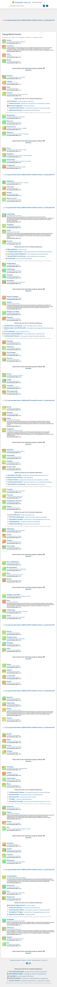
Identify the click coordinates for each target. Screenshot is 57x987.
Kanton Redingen (16, 226)
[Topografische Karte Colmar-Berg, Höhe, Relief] (4, 547)
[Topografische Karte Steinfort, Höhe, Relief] (4, 719)
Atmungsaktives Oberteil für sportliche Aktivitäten (37, 108)
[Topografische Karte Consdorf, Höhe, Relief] (4, 542)
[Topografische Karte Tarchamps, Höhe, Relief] (4, 768)
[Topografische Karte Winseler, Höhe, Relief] (4, 194)
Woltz (8, 87)
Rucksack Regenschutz (17, 905)
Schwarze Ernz (11, 126)
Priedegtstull (11, 165)
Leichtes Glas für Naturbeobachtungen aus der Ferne (35, 475)
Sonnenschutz (14, 797)
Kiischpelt (10, 412)
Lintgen (9, 379)
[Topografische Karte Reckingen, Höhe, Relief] (4, 644)
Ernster (9, 745)
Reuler (9, 739)
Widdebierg (10, 181)
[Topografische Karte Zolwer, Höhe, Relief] (4, 617)
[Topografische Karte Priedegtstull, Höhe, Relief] (4, 167)
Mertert (9, 374)
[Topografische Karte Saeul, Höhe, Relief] (4, 650)
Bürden (9, 60)
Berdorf (24, 167)
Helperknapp (23, 569)
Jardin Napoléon (12, 876)
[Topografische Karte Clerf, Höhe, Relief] (4, 604)
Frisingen (10, 489)
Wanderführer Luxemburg (16, 256)
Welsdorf (9, 937)
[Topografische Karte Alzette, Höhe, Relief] (4, 712)
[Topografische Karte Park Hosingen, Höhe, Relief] (4, 354)
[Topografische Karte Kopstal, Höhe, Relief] (4, 683)
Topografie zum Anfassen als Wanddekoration (35, 974)
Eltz (8, 827)
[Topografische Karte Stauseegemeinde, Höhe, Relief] (4, 392)
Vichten (9, 821)
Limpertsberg (11, 610)
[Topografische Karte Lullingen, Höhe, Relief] (4, 83)
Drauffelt (24, 149)
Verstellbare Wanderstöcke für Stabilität (30, 521)
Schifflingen (10, 919)
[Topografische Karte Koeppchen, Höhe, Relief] (4, 155)
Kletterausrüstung (15, 110)
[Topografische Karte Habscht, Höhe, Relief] (4, 671)
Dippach (9, 506)
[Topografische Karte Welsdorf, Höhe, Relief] (4, 938)
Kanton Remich (16, 265)
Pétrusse (9, 93)
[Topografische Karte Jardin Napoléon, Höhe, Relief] (4, 879)
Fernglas (12, 799)
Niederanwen (11, 897)
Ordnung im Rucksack (29, 105)
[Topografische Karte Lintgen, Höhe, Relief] (4, 381)
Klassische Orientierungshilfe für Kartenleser (36, 517)
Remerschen (10, 885)
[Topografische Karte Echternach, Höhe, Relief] (4, 931)
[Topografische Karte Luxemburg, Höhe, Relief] (4, 48)
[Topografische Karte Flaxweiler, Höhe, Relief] (4, 496)
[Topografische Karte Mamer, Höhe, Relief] (4, 666)
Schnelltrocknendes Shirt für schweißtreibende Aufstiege (38, 251)
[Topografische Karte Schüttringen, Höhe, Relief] (4, 270)
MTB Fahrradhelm (15, 978)
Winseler (9, 192)
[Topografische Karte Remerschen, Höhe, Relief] (4, 887)
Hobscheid (10, 449)
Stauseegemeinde (12, 391)
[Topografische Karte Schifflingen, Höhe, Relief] (4, 922)
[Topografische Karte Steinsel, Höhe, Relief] (4, 850)
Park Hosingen (11, 352)
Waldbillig (24, 128)
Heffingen (10, 461)
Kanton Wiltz (15, 194)
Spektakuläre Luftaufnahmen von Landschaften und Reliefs (35, 103)
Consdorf (9, 540)
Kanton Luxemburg (17, 94)
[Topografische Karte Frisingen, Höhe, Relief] (4, 491)
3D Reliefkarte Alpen (16, 974)
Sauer (8, 54)
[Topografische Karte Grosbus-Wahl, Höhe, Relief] (4, 468)
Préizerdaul (10, 347)
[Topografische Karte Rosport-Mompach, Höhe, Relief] (4, 298)
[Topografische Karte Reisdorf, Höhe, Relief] (4, 305)
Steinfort (9, 718)
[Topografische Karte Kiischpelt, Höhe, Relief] (4, 414)
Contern (9, 534)
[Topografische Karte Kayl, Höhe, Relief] (4, 892)
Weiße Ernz (10, 132)
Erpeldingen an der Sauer (14, 501)
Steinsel (9, 849)
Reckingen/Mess (12, 637)
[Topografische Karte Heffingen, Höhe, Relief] (4, 462)
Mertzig (9, 631)
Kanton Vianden (16, 232)
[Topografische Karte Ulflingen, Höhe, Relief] (4, 752)
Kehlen (9, 418)
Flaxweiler (26, 182)
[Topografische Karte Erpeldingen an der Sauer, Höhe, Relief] (4, 502)
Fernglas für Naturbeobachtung (23, 799)
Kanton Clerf (15, 83)
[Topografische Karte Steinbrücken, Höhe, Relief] (4, 117)
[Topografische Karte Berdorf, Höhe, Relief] (4, 580)
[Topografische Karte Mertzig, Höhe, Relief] (4, 633)
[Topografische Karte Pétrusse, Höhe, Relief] (4, 94)
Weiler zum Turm (12, 198)
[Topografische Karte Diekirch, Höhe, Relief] (4, 815)
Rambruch (10, 317)
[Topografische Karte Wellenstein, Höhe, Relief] (4, 808)
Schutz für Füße (22, 249)
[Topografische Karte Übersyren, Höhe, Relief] (4, 122)
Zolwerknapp (11, 159)
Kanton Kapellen (16, 408)
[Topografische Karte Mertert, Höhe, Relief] (4, 375)
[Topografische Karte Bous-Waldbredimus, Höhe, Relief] (4, 563)
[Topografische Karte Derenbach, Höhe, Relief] (4, 844)
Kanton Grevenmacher (18, 134)
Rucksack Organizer (16, 106)
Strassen (9, 241)
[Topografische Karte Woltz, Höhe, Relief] (4, 88)
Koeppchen (10, 154)
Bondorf (9, 734)
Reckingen (10, 643)
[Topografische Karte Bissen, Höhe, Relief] (4, 785)
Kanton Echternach (17, 128)
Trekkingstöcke (14, 521)
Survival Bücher (9, 331)
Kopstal (9, 681)
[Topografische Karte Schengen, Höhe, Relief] (4, 276)
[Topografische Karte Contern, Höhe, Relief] (4, 536)
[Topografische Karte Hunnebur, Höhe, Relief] (4, 77)
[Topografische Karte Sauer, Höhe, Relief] (4, 55)
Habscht (23, 451)
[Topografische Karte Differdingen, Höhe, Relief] (4, 530)
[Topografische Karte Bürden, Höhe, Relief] (4, 61)
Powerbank (13, 101)
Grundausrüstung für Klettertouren (31, 110)
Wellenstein (10, 806)
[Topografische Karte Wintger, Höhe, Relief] (4, 774)
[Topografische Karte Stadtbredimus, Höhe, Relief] (4, 265)
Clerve (9, 148)
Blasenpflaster (12, 249)
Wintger (9, 772)
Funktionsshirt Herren (15, 251)
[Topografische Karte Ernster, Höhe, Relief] (4, 747)
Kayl (8, 891)
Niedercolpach (11, 778)
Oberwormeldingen (28, 155)
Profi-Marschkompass (16, 517)
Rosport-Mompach (12, 296)
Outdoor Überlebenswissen (22, 331)
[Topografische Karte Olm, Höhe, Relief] (4, 944)
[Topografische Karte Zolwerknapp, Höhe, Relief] (4, 161)
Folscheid (10, 854)
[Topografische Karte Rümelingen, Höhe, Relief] (4, 282)
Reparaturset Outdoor (15, 477)
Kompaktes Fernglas (14, 475)
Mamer (9, 664)
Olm (8, 943)
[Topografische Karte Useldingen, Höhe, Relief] (4, 226)
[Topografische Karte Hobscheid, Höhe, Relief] (4, 451)
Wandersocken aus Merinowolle (15, 328)
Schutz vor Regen (30, 905)
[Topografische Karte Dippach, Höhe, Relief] (4, 508)
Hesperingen (10, 455)
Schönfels (22, 77)
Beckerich (10, 697)
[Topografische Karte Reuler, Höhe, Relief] (4, 741)
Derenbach (10, 843)
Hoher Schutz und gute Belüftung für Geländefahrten (35, 978)
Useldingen (10, 224)
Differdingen (10, 529)
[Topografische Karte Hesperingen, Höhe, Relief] (4, 457)
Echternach (10, 927)
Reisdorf (9, 302)
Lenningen (10, 385)
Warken (9, 40)
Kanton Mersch (16, 77)
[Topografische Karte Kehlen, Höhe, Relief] (4, 422)
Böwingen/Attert (12, 567)
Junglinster (26, 134)
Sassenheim (28, 161)
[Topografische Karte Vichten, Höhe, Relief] (4, 823)
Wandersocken (14, 794)
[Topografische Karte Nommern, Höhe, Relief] (4, 359)
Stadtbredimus (11, 263)
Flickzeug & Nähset (28, 477)
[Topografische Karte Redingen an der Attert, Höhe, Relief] (4, 596)
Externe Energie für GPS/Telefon (26, 101)
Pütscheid (10, 341)
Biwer (8, 573)
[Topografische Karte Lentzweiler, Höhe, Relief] (4, 188)
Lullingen (9, 81)
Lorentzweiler (11, 676)
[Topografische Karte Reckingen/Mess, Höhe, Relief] (4, 638)
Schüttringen (11, 269)
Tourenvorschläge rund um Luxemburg (35, 256)
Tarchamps (10, 767)
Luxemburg (9, 41)
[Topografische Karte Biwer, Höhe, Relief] (4, 574)
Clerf (20, 149)
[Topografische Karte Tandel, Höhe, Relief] (4, 234)
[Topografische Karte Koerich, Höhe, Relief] (4, 408)
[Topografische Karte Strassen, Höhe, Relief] (4, 242)
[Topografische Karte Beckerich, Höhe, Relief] (4, 699)
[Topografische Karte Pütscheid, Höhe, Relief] (4, 342)
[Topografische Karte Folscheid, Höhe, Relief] (4, 856)
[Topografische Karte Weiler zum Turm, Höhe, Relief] (4, 200)
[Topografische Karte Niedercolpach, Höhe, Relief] (4, 780)
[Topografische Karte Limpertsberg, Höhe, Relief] (4, 611)
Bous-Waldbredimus (13, 562)
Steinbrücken (11, 115)
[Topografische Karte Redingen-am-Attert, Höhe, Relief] (4, 313)
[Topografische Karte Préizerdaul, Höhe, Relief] (4, 348)
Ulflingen (9, 751)
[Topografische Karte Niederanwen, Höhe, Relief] (4, 898)
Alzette (9, 708)
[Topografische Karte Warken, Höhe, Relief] (4, 41)
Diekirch (9, 812)
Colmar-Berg (11, 546)
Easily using (29, 20)
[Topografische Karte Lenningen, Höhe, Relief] (4, 387)
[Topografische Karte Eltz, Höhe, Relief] (4, 829)
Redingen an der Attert (13, 595)
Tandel (9, 230)
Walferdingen (11, 214)
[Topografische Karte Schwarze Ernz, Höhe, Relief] (4, 128)
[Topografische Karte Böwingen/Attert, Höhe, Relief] (4, 569)
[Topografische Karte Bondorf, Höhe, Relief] (4, 735)
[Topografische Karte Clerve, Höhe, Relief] (4, 149)
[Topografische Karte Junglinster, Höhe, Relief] (4, 432)
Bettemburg (10, 860)
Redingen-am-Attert (13, 311)
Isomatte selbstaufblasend (16, 254)
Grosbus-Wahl (11, 467)
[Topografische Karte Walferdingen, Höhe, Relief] (4, 218)
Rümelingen (10, 280)
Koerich (9, 407)
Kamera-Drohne (14, 103)
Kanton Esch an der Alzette (19, 116)
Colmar (21, 938)
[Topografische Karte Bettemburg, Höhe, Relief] (4, 862)
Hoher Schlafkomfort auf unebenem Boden (37, 254)
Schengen (10, 275)
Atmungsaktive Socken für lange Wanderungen (31, 794)
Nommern (10, 358)
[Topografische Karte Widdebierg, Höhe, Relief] (4, 182)
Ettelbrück (23, 41)
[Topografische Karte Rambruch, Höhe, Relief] (4, 319)
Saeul (8, 648)
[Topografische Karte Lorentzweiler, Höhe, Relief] (4, 677)
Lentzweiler (10, 187)
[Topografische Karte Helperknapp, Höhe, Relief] (4, 704)
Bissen (9, 784)
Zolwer (9, 615)
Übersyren (10, 121)
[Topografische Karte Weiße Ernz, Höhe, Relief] (4, 134)
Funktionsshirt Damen (16, 108)
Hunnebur (10, 75)
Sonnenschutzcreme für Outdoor (28, 797)
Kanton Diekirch (16, 41)
